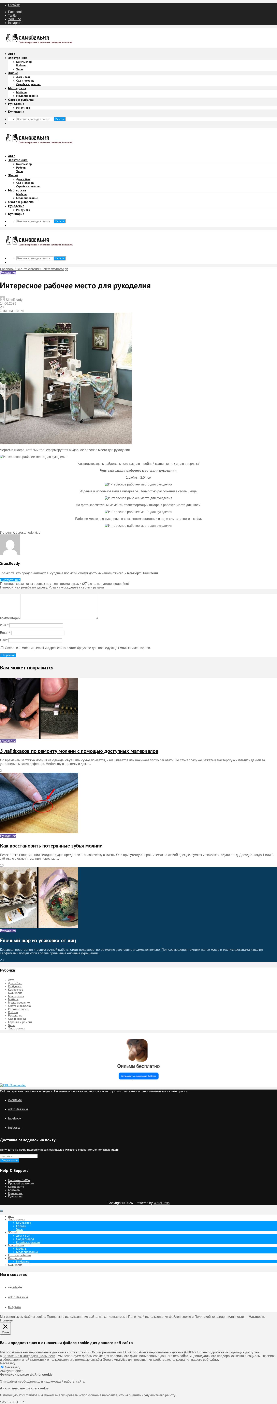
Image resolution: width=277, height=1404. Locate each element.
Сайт (4, 640)
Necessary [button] (7, 1363)
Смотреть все (10, 580)
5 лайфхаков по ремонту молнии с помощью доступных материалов (79, 751)
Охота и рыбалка (21, 100)
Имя (4, 625)
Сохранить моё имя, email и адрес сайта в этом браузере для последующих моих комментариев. (78, 648)
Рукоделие (16, 104)
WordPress (162, 1203)
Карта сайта (16, 1186)
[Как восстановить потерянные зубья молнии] (39, 832)
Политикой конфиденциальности (219, 1316)
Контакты (14, 1190)
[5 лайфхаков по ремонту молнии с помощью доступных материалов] (39, 737)
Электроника (18, 58)
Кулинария (16, 111)
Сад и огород (25, 80)
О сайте (14, 5)
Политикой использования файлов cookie (159, 1316)
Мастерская (17, 88)
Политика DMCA (19, 1180)
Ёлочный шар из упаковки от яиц (38, 940)
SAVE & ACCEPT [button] (13, 1402)
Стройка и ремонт (28, 84)
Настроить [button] (257, 1316)
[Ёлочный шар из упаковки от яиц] (39, 927)
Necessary (12, 1367)
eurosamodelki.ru (28, 532)
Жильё (13, 73)
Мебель (21, 92)
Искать (59, 119)
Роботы (21, 65)
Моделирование (27, 96)
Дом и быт (23, 77)
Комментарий (10, 618)
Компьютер (24, 62)
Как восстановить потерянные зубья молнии (51, 845)
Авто (11, 54)
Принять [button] (6, 1320)
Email (5, 632)
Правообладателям (21, 1183)
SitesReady (14, 300)
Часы (19, 69)
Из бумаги (23, 107)
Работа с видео (18, 1009)
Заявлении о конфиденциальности (29, 1356)
